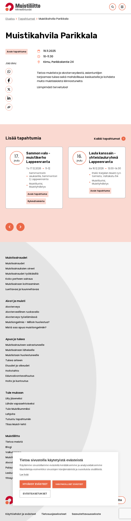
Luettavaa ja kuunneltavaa (22, 289)
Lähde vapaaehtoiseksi (19, 403)
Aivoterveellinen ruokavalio (22, 311)
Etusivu (10, 19)
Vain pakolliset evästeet (69, 484)
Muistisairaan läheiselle (19, 350)
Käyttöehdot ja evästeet (20, 514)
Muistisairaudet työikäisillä (21, 273)
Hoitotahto (12, 370)
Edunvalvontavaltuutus (19, 375)
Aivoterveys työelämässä (21, 317)
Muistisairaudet (15, 263)
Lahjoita (10, 414)
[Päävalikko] (122, 6)
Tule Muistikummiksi (17, 408)
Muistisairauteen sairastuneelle (24, 344)
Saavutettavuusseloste (86, 514)
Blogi (8, 447)
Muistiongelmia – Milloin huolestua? (27, 322)
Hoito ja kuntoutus (16, 381)
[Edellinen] (9, 227)
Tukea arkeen (14, 360)
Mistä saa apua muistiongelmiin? (25, 327)
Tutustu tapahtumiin (18, 419)
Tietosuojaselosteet (53, 514)
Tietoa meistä (14, 441)
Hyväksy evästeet (35, 484)
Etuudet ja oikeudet (17, 365)
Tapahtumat (26, 19)
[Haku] (112, 6)
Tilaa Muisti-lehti (15, 424)
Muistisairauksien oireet (20, 268)
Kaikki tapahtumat (107, 139)
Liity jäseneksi (13, 398)
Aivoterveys (12, 306)
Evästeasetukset (35, 493)
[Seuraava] (20, 227)
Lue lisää (24, 474)
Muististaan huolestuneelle (22, 355)
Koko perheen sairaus (19, 278)
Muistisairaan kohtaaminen (22, 283)
